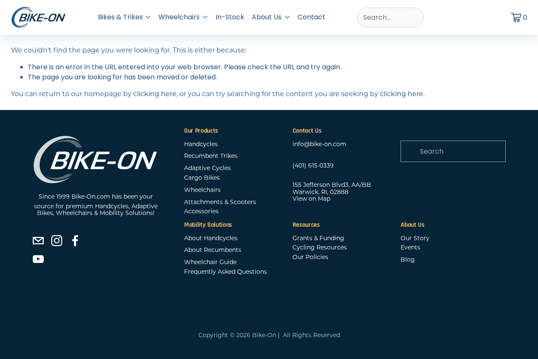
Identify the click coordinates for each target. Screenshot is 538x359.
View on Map (311, 198)
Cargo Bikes (202, 177)
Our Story (415, 238)
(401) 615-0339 (313, 165)
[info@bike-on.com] (38, 240)
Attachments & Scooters (220, 202)
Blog (408, 259)
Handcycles (201, 144)
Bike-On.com (90, 196)
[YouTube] (38, 259)
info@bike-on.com (319, 144)
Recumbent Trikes (210, 156)
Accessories (201, 211)
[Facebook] (75, 240)
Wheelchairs (202, 190)
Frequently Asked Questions (225, 271)
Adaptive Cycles (207, 168)
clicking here (155, 94)
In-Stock (230, 17)
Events (410, 247)
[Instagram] (57, 240)
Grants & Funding (318, 238)
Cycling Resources (320, 247)
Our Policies (310, 257)
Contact (311, 17)
